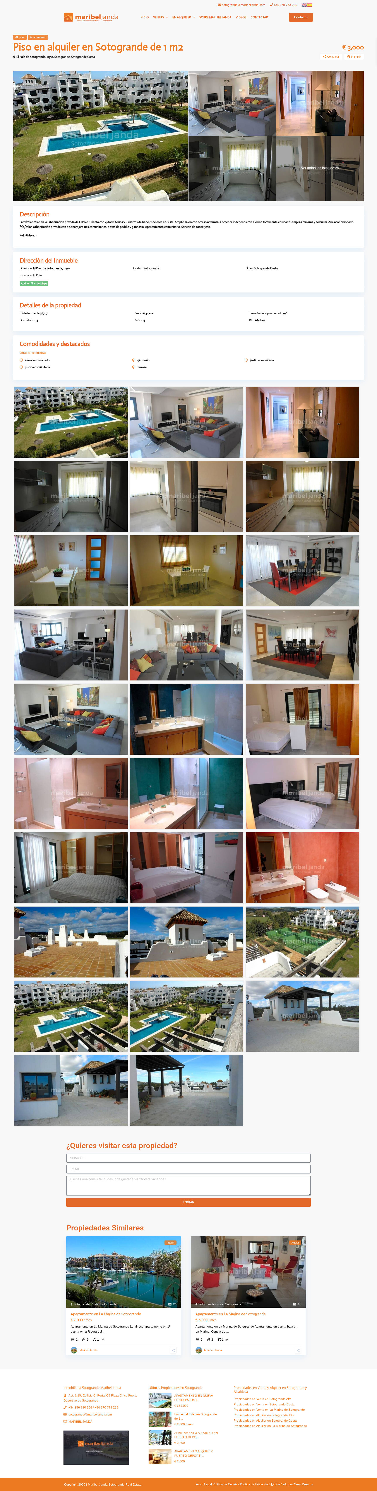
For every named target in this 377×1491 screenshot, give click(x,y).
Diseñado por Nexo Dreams (293, 1484)
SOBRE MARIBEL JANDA (215, 17)
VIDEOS (241, 17)
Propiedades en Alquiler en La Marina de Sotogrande (270, 1425)
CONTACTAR (259, 17)
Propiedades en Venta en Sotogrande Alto (262, 1399)
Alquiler (20, 37)
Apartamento (38, 37)
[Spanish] (310, 4)
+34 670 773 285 (285, 5)
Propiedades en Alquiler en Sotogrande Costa (265, 1420)
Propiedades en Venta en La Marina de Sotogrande (269, 1409)
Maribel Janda (88, 1350)
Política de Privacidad (255, 1484)
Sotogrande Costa (83, 57)
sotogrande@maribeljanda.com (243, 5)
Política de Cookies (226, 1484)
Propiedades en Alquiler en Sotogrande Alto (264, 1415)
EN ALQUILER (181, 17)
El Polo (37, 275)
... (104, 1331)
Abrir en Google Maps (34, 283)
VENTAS (158, 17)
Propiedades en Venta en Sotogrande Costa (264, 1404)
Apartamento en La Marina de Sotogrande (106, 1314)
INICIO (144, 17)
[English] (304, 4)
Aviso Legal (204, 1484)
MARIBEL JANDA (80, 1421)
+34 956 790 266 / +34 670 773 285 (93, 1407)
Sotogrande (62, 57)
